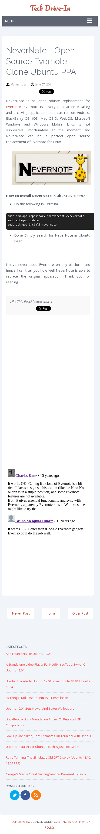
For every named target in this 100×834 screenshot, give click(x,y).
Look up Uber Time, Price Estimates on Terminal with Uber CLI (49, 736)
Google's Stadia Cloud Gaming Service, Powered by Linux (46, 774)
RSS (36, 795)
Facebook (25, 795)
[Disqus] (48, 398)
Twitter (15, 795)
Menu (9, 21)
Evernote (13, 106)
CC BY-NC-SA (62, 822)
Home (51, 613)
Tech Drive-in (50, 8)
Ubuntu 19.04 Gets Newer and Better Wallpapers (40, 708)
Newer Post (21, 613)
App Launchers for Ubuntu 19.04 (28, 654)
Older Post (80, 613)
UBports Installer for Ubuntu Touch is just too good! (42, 747)
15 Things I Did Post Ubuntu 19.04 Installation (37, 698)
